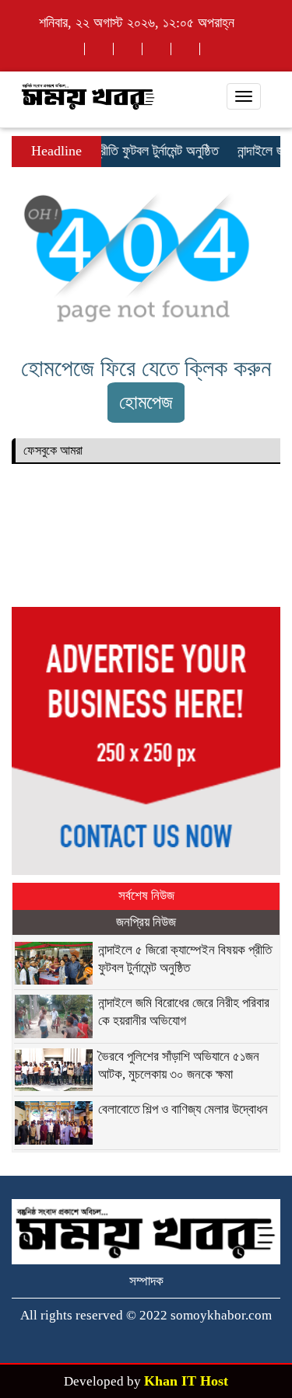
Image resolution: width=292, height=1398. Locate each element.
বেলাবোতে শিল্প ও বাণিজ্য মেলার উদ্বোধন (183, 1109)
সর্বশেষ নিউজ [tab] (146, 895)
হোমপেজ (146, 402)
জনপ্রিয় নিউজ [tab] (146, 922)
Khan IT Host (186, 1381)
